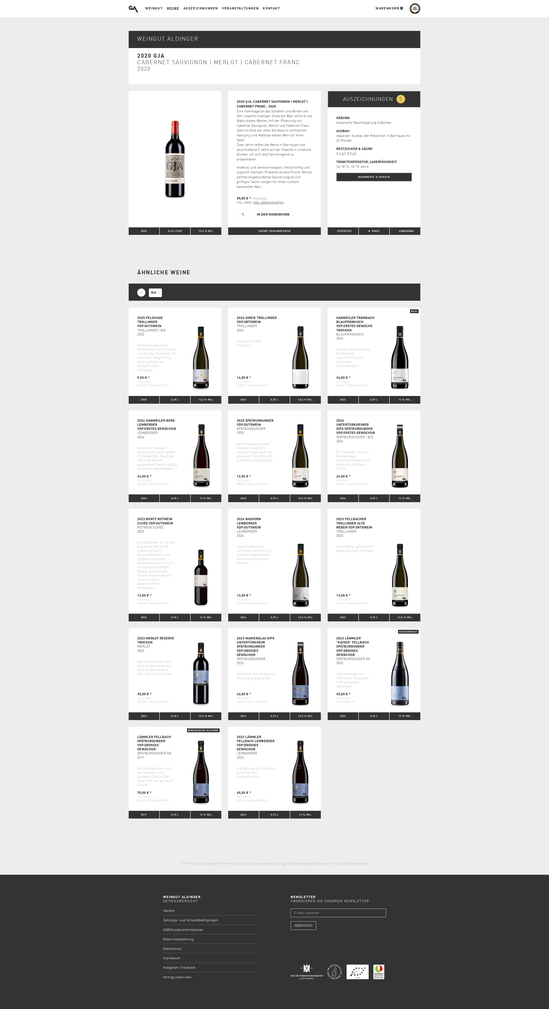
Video (376, 231)
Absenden (303, 925)
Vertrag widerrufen (177, 977)
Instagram (170, 968)
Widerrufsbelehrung (178, 939)
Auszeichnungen (200, 8)
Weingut (154, 8)
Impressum (171, 958)
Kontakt (271, 8)
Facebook (188, 968)
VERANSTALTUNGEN (240, 8)
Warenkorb (389, 8)
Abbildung (406, 231)
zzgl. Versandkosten (268, 202)
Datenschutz (172, 949)
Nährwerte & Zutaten (374, 177)
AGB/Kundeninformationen (183, 930)
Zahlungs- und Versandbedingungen (190, 920)
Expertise (344, 231)
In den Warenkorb (273, 214)
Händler (169, 911)
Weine (173, 8)
